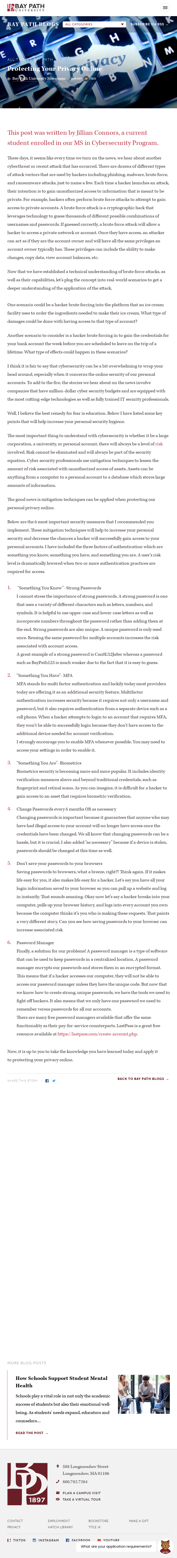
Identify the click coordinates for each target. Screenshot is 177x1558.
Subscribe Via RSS (147, 24)
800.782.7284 (75, 1482)
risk (159, 444)
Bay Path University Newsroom (39, 78)
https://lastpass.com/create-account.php (97, 1034)
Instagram (48, 1540)
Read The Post (30, 1433)
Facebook (47, 1080)
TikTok (19, 1540)
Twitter (54, 1080)
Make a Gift (139, 1521)
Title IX (94, 1527)
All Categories (78, 24)
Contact (15, 1521)
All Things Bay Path (30, 60)
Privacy (14, 1527)
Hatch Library (60, 1527)
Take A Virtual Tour (82, 1500)
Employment (59, 1521)
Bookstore (98, 1521)
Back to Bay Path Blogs (141, 1079)
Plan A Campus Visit (82, 1493)
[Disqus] (88, 1148)
